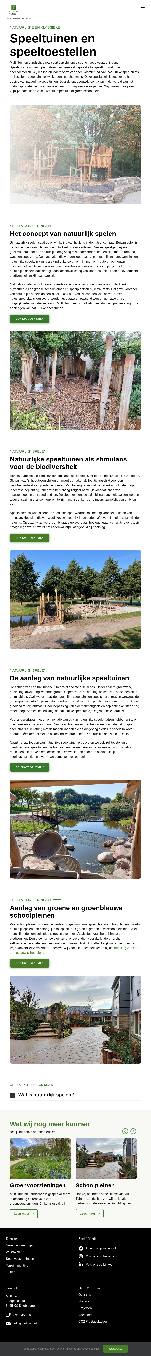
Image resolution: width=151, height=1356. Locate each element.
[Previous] (125, 1131)
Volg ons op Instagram (101, 1256)
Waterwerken (15, 1252)
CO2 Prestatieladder (92, 1321)
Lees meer (21, 1213)
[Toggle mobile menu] (143, 6)
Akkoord (115, 1348)
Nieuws (83, 1301)
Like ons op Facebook (101, 1248)
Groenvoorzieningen (38, 1185)
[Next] (133, 1131)
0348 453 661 (23, 1315)
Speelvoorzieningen (20, 1258)
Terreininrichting (17, 1265)
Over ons (84, 1294)
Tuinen (11, 1272)
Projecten (85, 1308)
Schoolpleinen (95, 1185)
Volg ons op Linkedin (100, 1264)
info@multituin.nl (25, 1323)
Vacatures (85, 1314)
